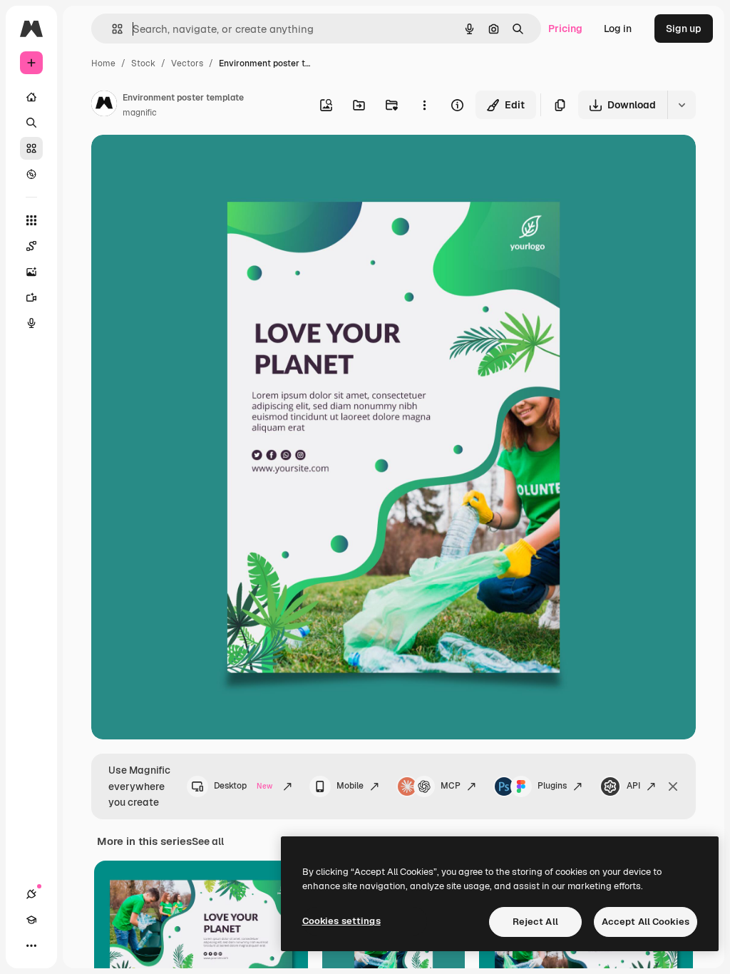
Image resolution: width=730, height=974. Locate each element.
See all (208, 841)
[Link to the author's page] (104, 106)
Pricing (565, 28)
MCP (451, 785)
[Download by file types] (681, 105)
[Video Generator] (31, 297)
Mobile (350, 785)
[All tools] (31, 220)
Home (103, 63)
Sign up (683, 28)
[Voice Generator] (31, 323)
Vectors (187, 63)
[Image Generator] (31, 271)
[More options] (424, 105)
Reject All (535, 922)
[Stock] (31, 148)
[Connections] (31, 894)
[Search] (31, 122)
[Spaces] (31, 246)
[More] (31, 945)
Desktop (243, 785)
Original (182, 162)
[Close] (673, 786)
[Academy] (31, 919)
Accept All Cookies (645, 922)
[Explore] (31, 174)
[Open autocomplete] (111, 29)
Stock (143, 63)
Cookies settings (341, 921)
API (633, 785)
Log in (618, 28)
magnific (140, 112)
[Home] (31, 97)
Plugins (552, 785)
